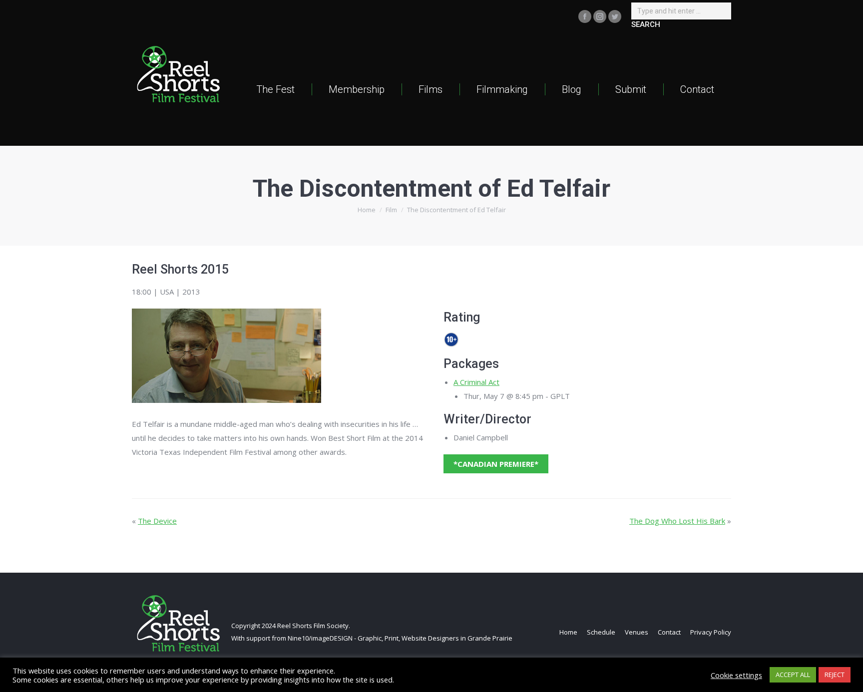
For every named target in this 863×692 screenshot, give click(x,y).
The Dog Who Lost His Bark (677, 521)
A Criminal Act (476, 382)
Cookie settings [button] (736, 675)
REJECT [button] (835, 674)
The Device (157, 521)
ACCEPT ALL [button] (793, 674)
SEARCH (645, 24)
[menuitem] (275, 89)
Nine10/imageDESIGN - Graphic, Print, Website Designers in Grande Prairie (400, 638)
